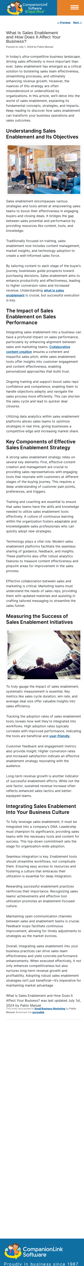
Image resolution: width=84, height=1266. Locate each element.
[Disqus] (44, 1076)
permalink (38, 1012)
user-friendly (59, 736)
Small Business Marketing (49, 1008)
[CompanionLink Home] (28, 8)
